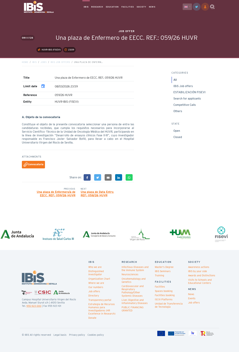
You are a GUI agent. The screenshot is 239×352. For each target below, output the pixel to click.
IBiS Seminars (163, 271)
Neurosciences (130, 274)
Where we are (96, 283)
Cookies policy (95, 334)
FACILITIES (127, 7)
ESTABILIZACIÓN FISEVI (189, 92)
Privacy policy (77, 334)
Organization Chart (99, 278)
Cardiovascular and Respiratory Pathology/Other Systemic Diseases (133, 291)
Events (191, 298)
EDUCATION (112, 7)
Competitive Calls (184, 105)
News (191, 294)
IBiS (34, 62)
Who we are (95, 267)
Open (176, 130)
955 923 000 (33, 306)
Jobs (44, 62)
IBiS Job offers (60, 62)
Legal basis (60, 334)
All (175, 79)
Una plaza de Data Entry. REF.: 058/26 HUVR (97, 193)
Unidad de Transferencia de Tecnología (169, 305)
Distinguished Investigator (96, 273)
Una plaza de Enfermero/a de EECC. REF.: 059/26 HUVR (56, 193)
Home (25, 62)
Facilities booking (165, 295)
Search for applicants (187, 98)
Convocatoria (35, 164)
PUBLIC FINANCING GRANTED (132, 309)
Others (177, 111)
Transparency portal (99, 300)
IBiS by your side (197, 271)
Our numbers (95, 287)
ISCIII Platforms (164, 299)
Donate (92, 317)
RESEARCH (97, 7)
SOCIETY (141, 7)
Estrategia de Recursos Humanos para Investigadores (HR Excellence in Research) (101, 309)
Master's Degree (164, 267)
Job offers (94, 291)
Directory (93, 295)
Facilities (160, 286)
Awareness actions (198, 267)
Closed (177, 137)
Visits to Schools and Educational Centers (200, 281)
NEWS (152, 7)
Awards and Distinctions (201, 275)
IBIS (86, 7)
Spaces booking (164, 291)
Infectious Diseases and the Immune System (135, 269)
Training (159, 275)
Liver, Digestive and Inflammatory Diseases (135, 302)
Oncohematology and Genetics (134, 280)
